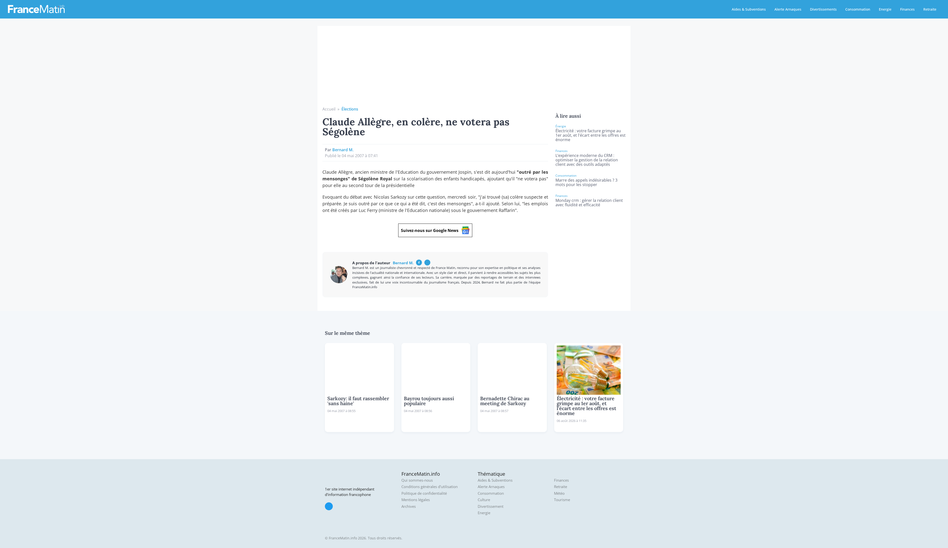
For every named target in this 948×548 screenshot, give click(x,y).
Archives (408, 506)
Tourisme (562, 499)
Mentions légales (415, 499)
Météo (559, 493)
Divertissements (823, 9)
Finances (907, 9)
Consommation (857, 9)
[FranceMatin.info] (36, 8)
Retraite (929, 9)
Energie (885, 9)
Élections (349, 109)
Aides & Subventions (749, 9)
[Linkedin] (427, 262)
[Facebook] (419, 262)
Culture (484, 499)
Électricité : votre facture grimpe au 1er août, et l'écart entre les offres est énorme (590, 135)
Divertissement (490, 506)
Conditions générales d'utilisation (429, 486)
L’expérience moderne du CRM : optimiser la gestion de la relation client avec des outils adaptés (586, 160)
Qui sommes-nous (417, 480)
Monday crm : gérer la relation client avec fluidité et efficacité (589, 203)
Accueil (329, 109)
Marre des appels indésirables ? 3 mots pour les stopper (586, 182)
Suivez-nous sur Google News (429, 230)
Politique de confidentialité (424, 493)
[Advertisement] (474, 69)
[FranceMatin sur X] (329, 506)
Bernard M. (343, 149)
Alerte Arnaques (787, 9)
